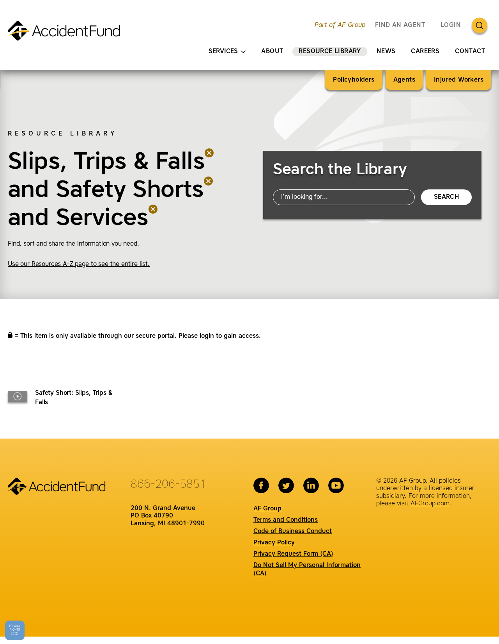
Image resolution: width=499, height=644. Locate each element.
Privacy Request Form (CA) (293, 554)
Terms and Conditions (285, 520)
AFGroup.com (430, 504)
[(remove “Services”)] (153, 218)
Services (223, 51)
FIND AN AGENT (400, 25)
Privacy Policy (274, 543)
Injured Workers (458, 80)
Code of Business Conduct (292, 531)
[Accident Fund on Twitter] (286, 485)
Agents (404, 80)
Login (451, 25)
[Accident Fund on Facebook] (261, 485)
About (272, 51)
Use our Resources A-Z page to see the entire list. (79, 264)
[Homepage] (67, 34)
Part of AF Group (340, 25)
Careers (425, 51)
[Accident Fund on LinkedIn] (311, 485)
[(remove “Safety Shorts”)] (208, 190)
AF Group (267, 509)
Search (446, 197)
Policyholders (353, 80)
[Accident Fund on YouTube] (336, 485)
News (386, 51)
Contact (470, 51)
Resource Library (330, 51)
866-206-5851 (168, 485)
